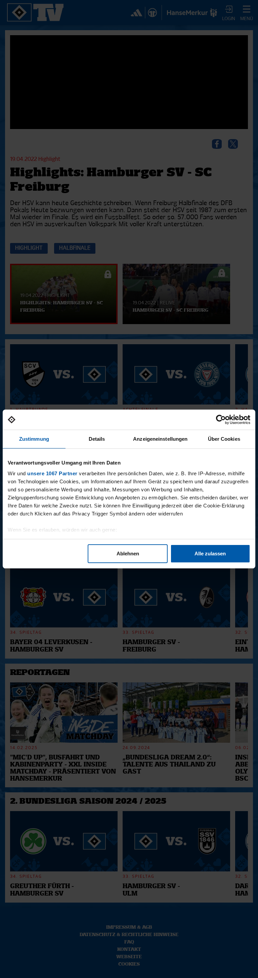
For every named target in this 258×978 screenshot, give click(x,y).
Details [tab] (97, 439)
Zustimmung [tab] (34, 439)
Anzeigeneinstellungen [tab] (160, 439)
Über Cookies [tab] (224, 439)
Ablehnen (128, 553)
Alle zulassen (210, 553)
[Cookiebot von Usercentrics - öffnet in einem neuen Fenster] (220, 420)
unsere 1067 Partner (52, 473)
